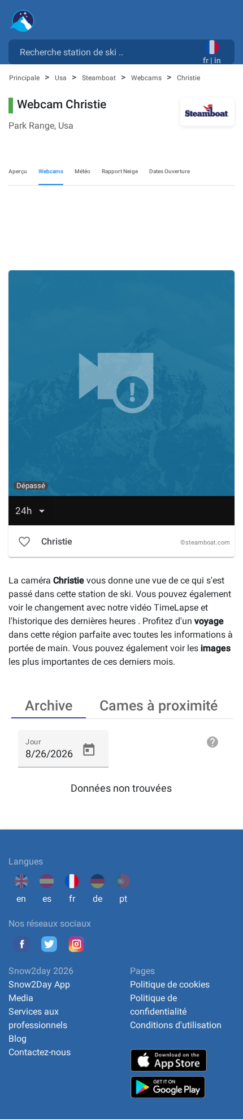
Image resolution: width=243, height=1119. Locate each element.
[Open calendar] (88, 750)
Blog (17, 1038)
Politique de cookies (170, 984)
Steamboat (100, 78)
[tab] (48, 704)
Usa (61, 78)
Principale (25, 78)
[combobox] (108, 51)
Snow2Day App (39, 984)
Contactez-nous (39, 1052)
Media (20, 998)
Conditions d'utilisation (176, 1025)
